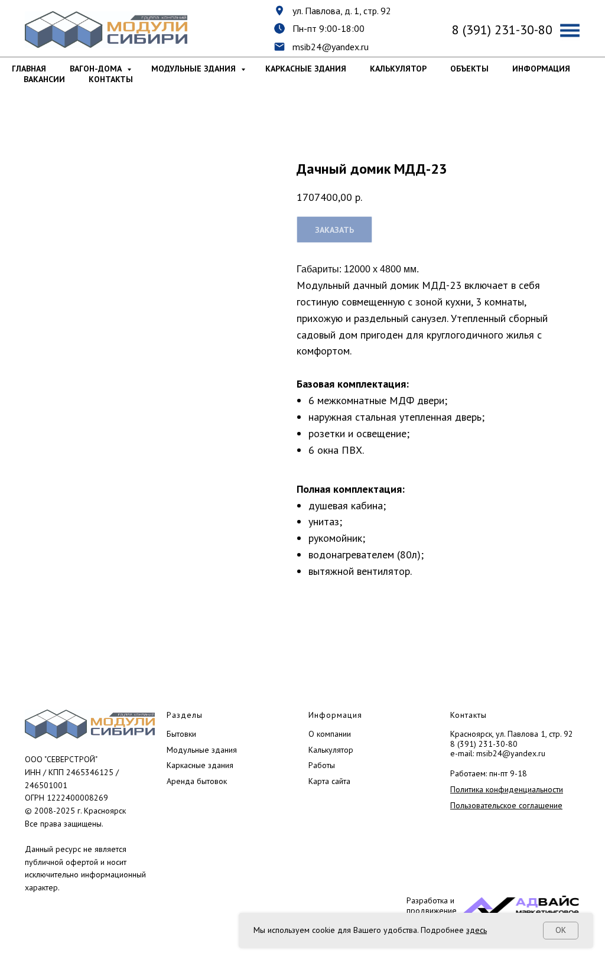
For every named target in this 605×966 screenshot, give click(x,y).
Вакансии (44, 79)
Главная (29, 68)
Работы (321, 765)
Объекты (469, 68)
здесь (476, 930)
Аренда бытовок (197, 781)
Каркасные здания (305, 68)
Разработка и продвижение (431, 905)
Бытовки (181, 733)
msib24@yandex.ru (330, 47)
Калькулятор (398, 68)
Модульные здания (194, 68)
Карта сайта (329, 781)
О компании (329, 733)
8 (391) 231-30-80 (484, 744)
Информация (541, 68)
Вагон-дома (97, 68)
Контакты (111, 79)
